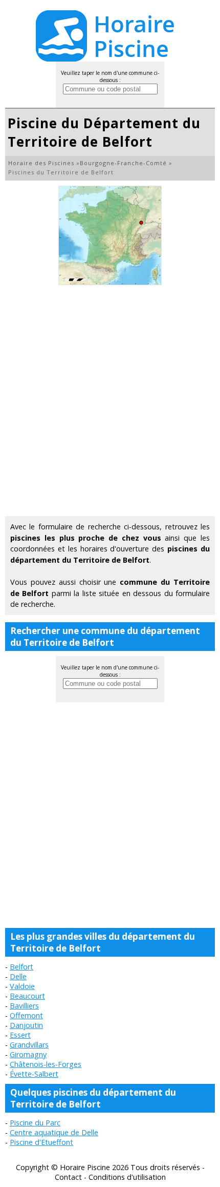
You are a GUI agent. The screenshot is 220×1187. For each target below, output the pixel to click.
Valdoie (22, 986)
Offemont (26, 1015)
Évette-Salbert (34, 1074)
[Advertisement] (110, 400)
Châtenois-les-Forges (45, 1064)
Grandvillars (29, 1045)
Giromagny (28, 1054)
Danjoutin (26, 1025)
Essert (20, 1035)
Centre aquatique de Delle (54, 1132)
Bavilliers (24, 1006)
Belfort (21, 967)
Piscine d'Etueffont (41, 1142)
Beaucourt (27, 996)
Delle (18, 976)
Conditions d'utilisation (127, 1177)
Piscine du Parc (35, 1122)
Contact (68, 1177)
